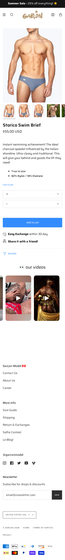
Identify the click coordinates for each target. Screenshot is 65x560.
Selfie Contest (12, 432)
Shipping (9, 417)
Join (57, 495)
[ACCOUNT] (53, 15)
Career (7, 388)
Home (26, 527)
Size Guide (8, 184)
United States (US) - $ (18, 514)
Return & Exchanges (16, 425)
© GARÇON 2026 (11, 527)
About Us (9, 380)
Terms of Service (43, 527)
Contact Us (10, 373)
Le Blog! (8, 439)
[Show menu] (5, 14)
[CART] (60, 15)
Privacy (7, 535)
